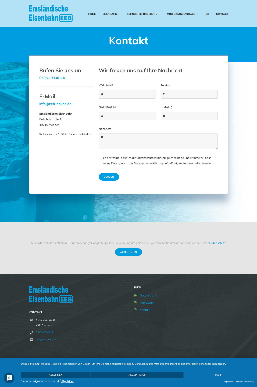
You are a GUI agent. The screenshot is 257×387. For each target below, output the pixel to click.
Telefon (165, 85)
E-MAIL (166, 107)
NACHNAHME (108, 107)
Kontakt (145, 309)
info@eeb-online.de (46, 339)
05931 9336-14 (52, 78)
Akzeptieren (128, 252)
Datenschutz (217, 243)
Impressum (147, 302)
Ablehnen (56, 374)
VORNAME (106, 85)
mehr (219, 374)
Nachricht (105, 129)
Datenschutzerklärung (244, 382)
